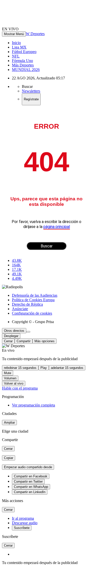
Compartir (24, 341)
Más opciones (44, 341)
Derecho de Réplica (27, 304)
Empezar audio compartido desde (28, 467)
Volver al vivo (13, 383)
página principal (56, 226)
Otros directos (14, 331)
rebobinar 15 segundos (20, 368)
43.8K (17, 260)
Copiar (8, 458)
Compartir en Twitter (28, 481)
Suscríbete (22, 528)
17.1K (17, 269)
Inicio (16, 43)
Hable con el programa (20, 388)
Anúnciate (20, 309)
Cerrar (8, 341)
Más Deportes (23, 65)
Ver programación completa (33, 405)
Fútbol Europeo (24, 52)
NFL (16, 56)
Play (43, 368)
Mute (7, 373)
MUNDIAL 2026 (26, 69)
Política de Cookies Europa (33, 300)
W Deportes (35, 34)
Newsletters (31, 91)
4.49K (17, 278)
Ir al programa (23, 518)
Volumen (10, 378)
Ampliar (9, 422)
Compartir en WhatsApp (31, 487)
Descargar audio (24, 523)
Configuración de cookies (32, 313)
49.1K (17, 274)
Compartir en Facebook (30, 476)
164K (16, 265)
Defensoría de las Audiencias (34, 295)
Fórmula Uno (22, 60)
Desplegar (11, 336)
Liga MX (19, 47)
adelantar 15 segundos (67, 368)
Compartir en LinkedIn (29, 492)
